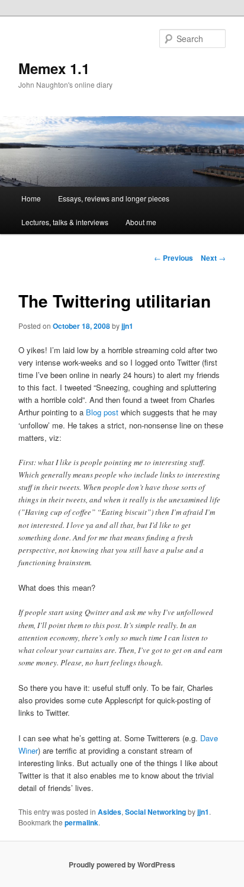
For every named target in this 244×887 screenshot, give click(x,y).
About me (141, 222)
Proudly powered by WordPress (122, 864)
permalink (81, 822)
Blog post (102, 412)
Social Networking (155, 811)
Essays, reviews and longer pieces (113, 198)
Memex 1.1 (53, 68)
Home (31, 198)
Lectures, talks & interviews (64, 222)
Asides (109, 811)
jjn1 (127, 326)
